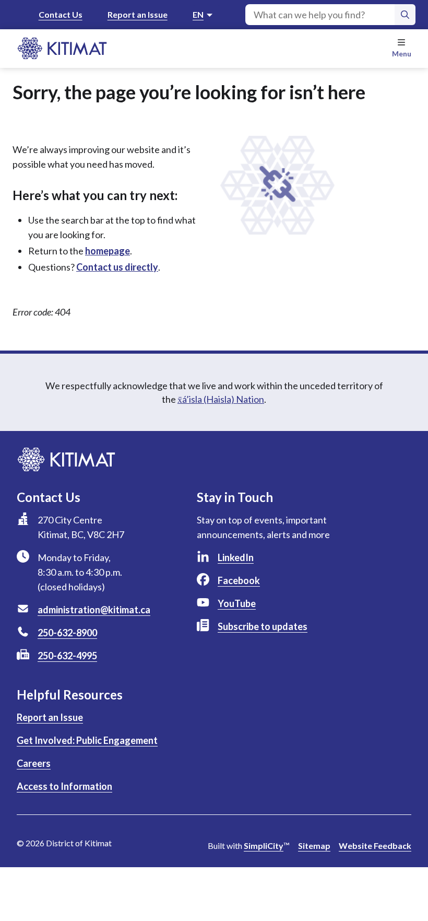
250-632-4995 (67, 655)
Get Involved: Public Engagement (87, 740)
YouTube (237, 603)
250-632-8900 (67, 632)
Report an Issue (138, 14)
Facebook (239, 580)
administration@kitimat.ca (94, 609)
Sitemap (314, 845)
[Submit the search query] (405, 14)
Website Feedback (375, 845)
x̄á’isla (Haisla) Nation (220, 399)
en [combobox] (198, 14)
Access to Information (64, 786)
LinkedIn (236, 557)
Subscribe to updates (262, 626)
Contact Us (60, 14)
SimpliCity (263, 845)
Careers (34, 763)
